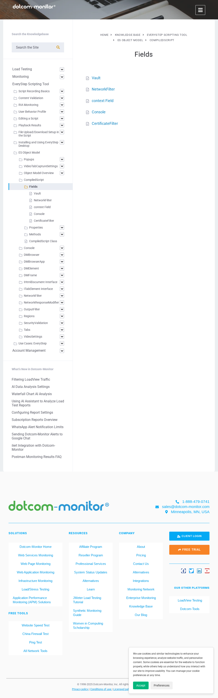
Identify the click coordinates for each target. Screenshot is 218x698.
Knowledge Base (141, 606)
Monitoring (20, 77)
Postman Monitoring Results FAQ (37, 457)
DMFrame (30, 275)
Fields (33, 186)
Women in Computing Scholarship (88, 625)
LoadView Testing (189, 600)
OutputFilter (32, 309)
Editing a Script (28, 118)
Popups (29, 159)
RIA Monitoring (28, 104)
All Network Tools (35, 651)
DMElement (31, 268)
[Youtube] (207, 570)
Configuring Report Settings (32, 412)
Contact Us (141, 564)
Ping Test (35, 642)
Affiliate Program (90, 546)
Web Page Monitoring (35, 564)
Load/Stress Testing (35, 589)
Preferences (161, 685)
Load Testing (22, 69)
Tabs (27, 329)
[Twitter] (191, 570)
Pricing (141, 555)
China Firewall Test (35, 634)
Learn (91, 589)
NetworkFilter (103, 89)
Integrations (141, 581)
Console (99, 112)
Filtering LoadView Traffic (31, 379)
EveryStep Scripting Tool (30, 84)
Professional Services (91, 564)
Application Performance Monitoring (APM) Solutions (32, 600)
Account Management (29, 350)
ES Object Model (29, 152)
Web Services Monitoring (35, 555)
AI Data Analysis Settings (31, 387)
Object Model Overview (39, 173)
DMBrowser (31, 254)
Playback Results (30, 125)
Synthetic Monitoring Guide (87, 613)
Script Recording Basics (34, 91)
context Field (102, 100)
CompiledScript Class (43, 241)
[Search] (58, 47)
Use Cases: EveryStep (33, 343)
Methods (35, 234)
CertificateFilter (105, 123)
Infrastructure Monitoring (35, 581)
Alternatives (91, 581)
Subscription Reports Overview (34, 420)
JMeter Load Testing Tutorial (87, 600)
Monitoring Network (141, 589)
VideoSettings (33, 336)
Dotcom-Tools (189, 609)
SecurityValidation (36, 323)
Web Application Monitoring (35, 572)
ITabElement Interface (38, 289)
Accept (140, 685)
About (141, 546)
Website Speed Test (35, 625)
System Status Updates (90, 572)
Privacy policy (80, 689)
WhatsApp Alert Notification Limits (37, 427)
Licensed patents (124, 689)
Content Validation (31, 98)
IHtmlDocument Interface (40, 282)
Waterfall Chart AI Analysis (32, 394)
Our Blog (141, 615)
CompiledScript (34, 179)
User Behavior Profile (32, 111)
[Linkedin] (199, 570)
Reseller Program (91, 555)
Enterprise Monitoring (141, 598)
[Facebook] (183, 570)
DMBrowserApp (34, 261)
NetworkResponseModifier (41, 302)
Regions (29, 316)
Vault (96, 78)
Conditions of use (101, 689)
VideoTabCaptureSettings (41, 166)
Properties (36, 227)
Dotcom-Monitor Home (36, 546)
